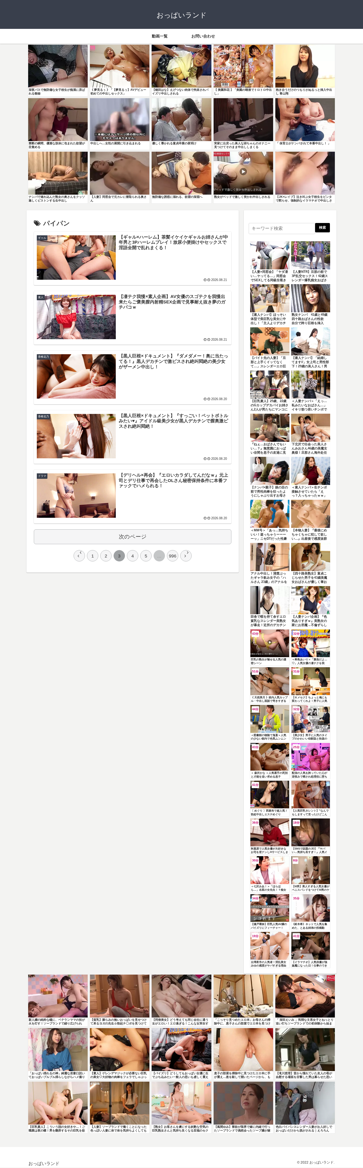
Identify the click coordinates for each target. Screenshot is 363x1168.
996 (172, 556)
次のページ (133, 537)
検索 (322, 227)
